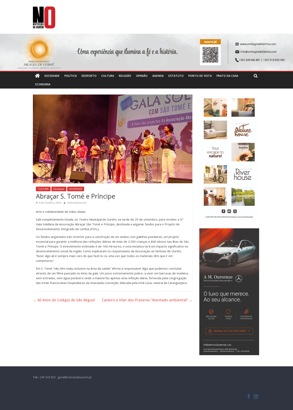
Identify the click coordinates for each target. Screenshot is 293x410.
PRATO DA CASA (227, 76)
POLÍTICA (70, 76)
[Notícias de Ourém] (37, 76)
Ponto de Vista (200, 76)
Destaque (58, 189)
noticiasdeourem (77, 202)
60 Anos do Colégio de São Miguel (65, 300)
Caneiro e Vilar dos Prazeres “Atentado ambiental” (147, 300)
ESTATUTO (176, 76)
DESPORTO (89, 76)
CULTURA (107, 76)
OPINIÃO (141, 76)
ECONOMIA (42, 84)
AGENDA (158, 76)
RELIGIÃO (125, 76)
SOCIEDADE (52, 76)
